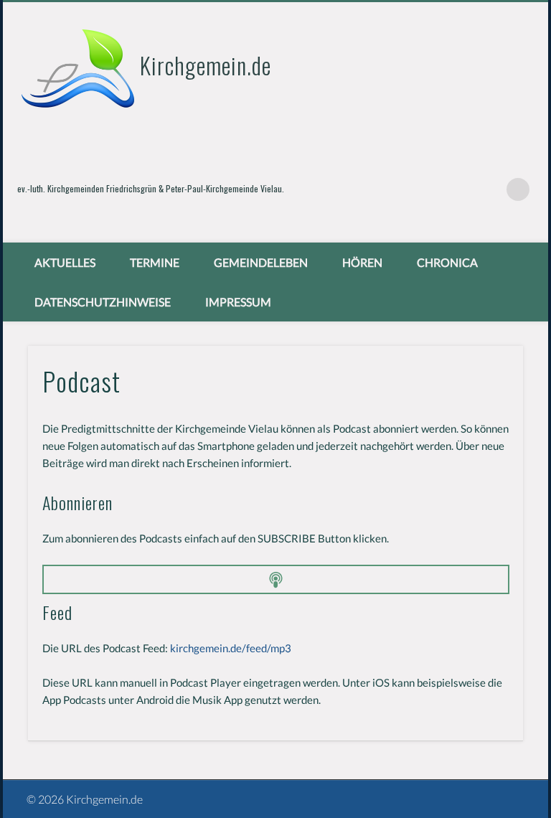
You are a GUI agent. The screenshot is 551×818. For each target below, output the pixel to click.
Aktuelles (64, 262)
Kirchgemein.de (205, 65)
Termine (154, 262)
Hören (362, 262)
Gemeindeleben (261, 262)
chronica (447, 262)
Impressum (238, 302)
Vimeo (488, 189)
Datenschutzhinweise (102, 302)
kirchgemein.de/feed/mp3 (230, 647)
